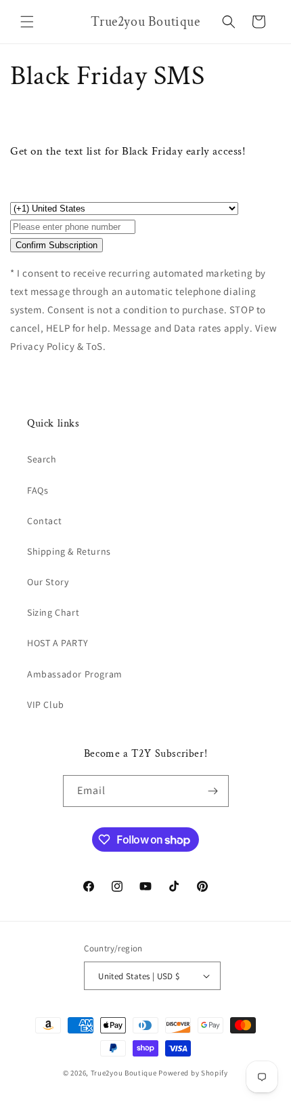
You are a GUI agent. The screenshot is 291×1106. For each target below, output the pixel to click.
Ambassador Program (74, 674)
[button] (27, 22)
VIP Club (45, 704)
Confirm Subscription (56, 245)
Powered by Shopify (193, 1073)
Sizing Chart (53, 612)
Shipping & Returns (69, 551)
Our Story (47, 582)
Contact (44, 521)
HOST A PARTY (57, 643)
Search (42, 459)
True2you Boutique (125, 1073)
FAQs (37, 490)
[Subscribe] (213, 791)
